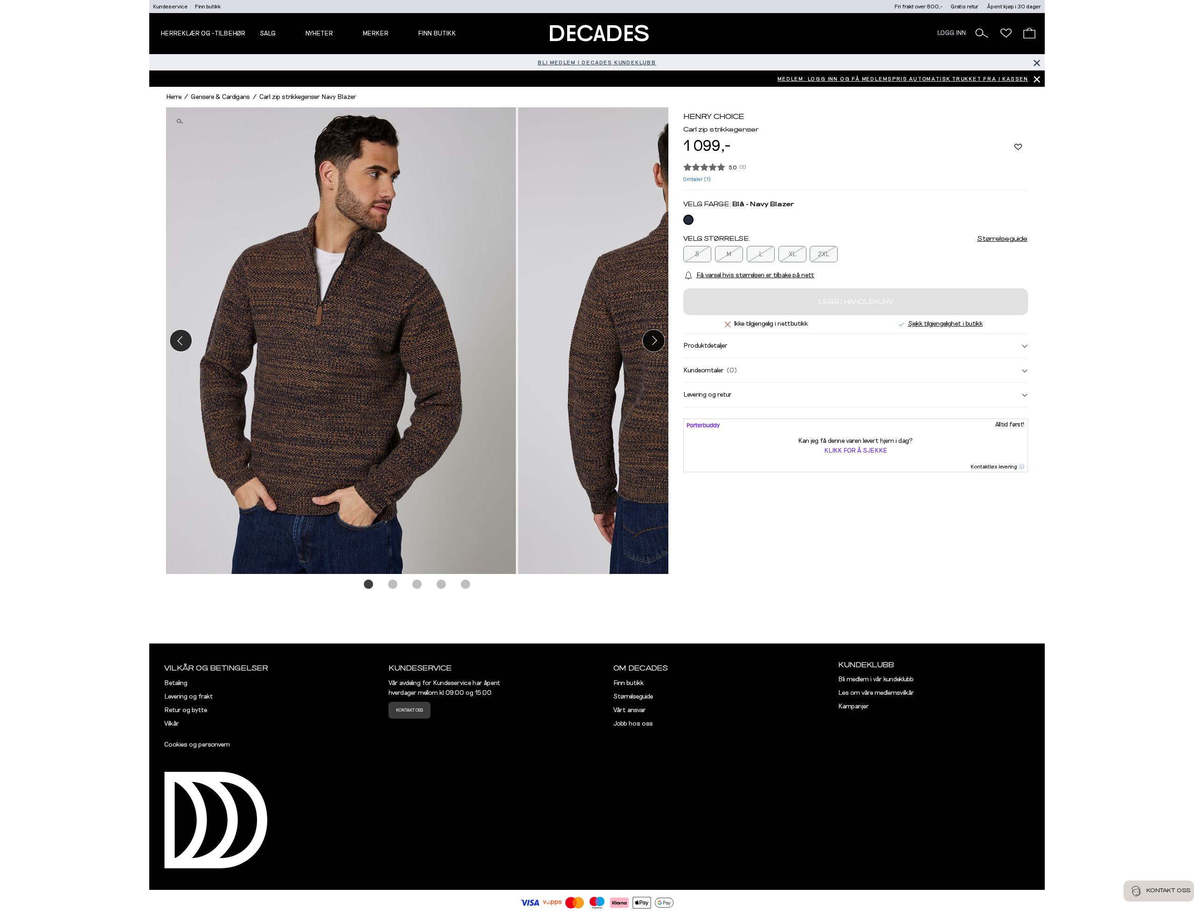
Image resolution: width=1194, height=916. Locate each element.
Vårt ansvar (629, 710)
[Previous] (181, 340)
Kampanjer (853, 706)
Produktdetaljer (705, 346)
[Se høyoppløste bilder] (342, 340)
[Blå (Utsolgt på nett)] (688, 220)
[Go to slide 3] (417, 584)
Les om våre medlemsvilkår (876, 693)
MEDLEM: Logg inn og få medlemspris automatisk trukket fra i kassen (902, 79)
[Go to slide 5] (466, 584)
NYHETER (319, 33)
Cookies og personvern (197, 744)
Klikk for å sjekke (855, 451)
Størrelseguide (1002, 239)
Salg (268, 33)
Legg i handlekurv (855, 302)
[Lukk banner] (1036, 62)
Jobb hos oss (633, 723)
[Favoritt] (1018, 147)
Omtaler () (697, 179)
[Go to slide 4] (441, 584)
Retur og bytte (185, 710)
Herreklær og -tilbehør (202, 33)
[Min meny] (1006, 33)
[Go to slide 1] (369, 584)
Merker (375, 33)
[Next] (654, 340)
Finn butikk (208, 6)
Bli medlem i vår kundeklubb (876, 679)
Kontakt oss (409, 710)
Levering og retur (707, 395)
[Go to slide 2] (393, 584)
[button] (981, 33)
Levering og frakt (188, 696)
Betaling (175, 683)
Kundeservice (170, 6)
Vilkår (171, 723)
